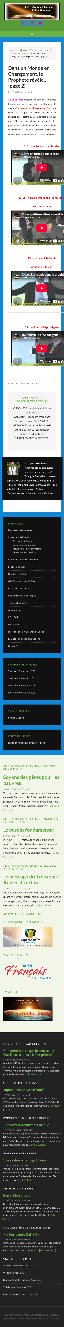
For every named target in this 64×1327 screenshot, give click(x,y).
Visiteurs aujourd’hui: (14, 1265)
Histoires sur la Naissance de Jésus (26, 631)
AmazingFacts (15, 609)
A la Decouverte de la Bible (22, 581)
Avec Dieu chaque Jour (24, 544)
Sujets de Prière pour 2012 (22, 671)
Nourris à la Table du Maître (27, 548)
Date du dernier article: (15, 1294)
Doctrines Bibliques (18, 574)
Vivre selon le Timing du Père (24, 1160)
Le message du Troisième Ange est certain (30, 879)
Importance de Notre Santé (23, 1090)
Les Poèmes (14, 624)
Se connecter (53, 1318)
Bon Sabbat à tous (16, 1195)
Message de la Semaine (20, 530)
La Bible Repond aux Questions (24, 638)
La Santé (12, 646)
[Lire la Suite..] (35, 1074)
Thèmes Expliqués (17, 602)
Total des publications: (15, 1287)
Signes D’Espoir (16, 717)
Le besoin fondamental (28, 830)
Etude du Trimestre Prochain (23, 559)
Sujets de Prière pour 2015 (22, 692)
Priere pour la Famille (18, 537)
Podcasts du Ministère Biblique (26, 1125)
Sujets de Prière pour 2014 (22, 685)
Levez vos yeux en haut (25, 552)
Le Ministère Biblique (32, 11)
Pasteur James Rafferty (21, 1234)
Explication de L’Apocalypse (22, 595)
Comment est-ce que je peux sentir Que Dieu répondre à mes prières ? (29, 1053)
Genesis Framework (21, 1318)
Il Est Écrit (13, 617)
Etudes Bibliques (16, 566)
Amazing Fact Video (31, 383)
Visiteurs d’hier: (11, 1272)
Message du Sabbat (23, 541)
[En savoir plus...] (47, 1250)
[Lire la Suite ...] (45, 905)
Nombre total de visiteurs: (17, 1279)
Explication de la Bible (19, 588)
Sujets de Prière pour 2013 (22, 678)
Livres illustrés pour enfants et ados (26, 742)
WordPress (39, 1318)
